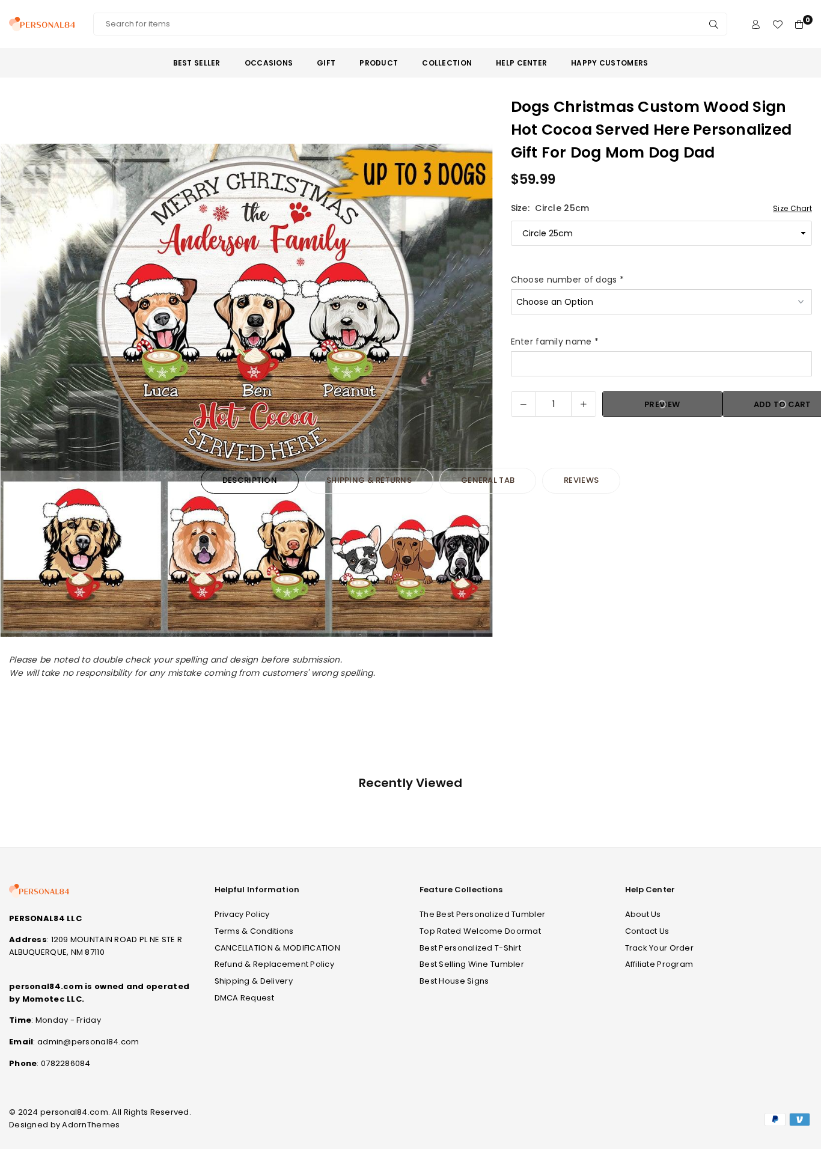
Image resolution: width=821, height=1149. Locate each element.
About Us (643, 914)
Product (378, 63)
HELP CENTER (521, 63)
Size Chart (792, 208)
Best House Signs (454, 981)
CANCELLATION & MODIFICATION (278, 948)
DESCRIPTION (249, 480)
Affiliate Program (659, 964)
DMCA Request (244, 997)
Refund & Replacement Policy (275, 964)
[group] (246, 390)
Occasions (269, 63)
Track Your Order (659, 948)
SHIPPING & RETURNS (369, 480)
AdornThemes (91, 1124)
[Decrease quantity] (523, 404)
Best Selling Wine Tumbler (472, 964)
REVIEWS (581, 480)
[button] (476, 391)
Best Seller (197, 63)
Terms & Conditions (254, 931)
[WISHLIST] (777, 24)
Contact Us (647, 931)
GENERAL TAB (487, 480)
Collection (447, 63)
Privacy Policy (242, 914)
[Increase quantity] (584, 404)
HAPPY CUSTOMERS (609, 63)
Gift (326, 63)
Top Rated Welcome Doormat (480, 931)
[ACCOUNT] (755, 24)
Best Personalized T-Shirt (470, 948)
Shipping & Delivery (254, 981)
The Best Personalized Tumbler (482, 914)
